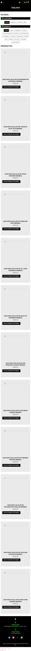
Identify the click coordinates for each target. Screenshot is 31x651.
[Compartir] (7, 648)
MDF (6, 39)
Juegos (19, 22)
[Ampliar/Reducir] (1, 648)
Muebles (13, 22)
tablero (23, 39)
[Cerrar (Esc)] (10, 648)
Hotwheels (6, 36)
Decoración (24, 33)
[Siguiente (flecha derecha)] (4, 650)
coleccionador (7, 33)
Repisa (11, 39)
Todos (7, 22)
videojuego (15, 42)
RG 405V (17, 39)
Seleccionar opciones (11, 87)
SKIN (24, 22)
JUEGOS (13, 36)
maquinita (20, 36)
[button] (19, 2)
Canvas (24, 30)
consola (16, 33)
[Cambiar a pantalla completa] (4, 648)
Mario (26, 36)
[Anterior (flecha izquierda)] (1, 650)
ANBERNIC (18, 30)
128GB (11, 30)
